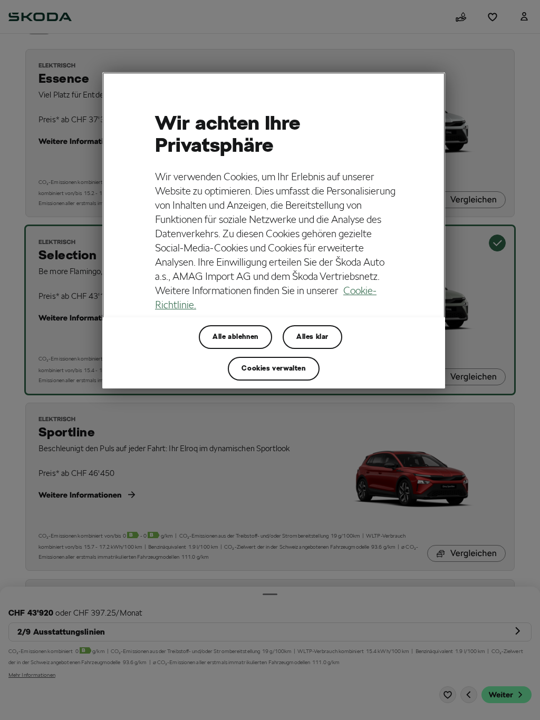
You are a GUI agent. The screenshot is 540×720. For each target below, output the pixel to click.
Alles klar (312, 336)
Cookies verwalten (273, 368)
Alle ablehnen (235, 336)
